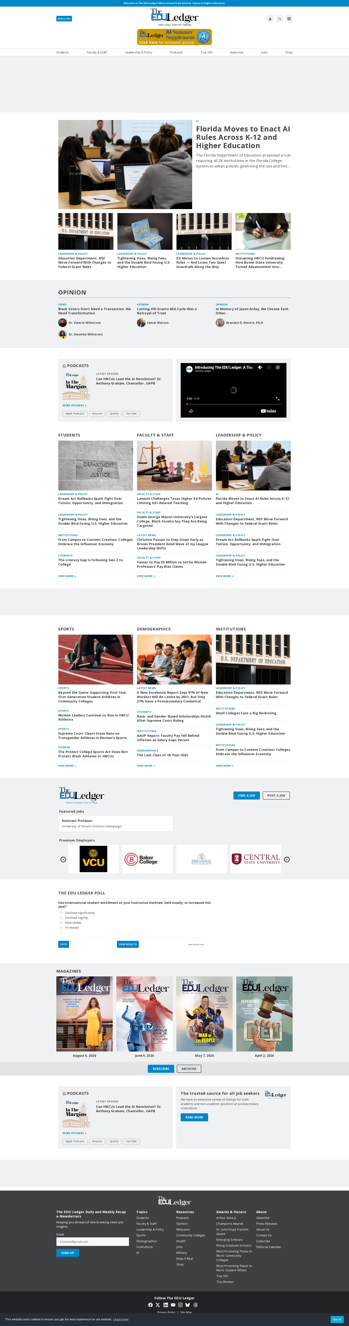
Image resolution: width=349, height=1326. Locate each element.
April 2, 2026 (264, 1056)
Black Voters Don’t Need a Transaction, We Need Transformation (94, 311)
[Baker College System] (147, 859)
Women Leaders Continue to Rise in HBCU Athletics (93, 717)
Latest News (146, 535)
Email (60, 1234)
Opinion (72, 292)
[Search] (279, 18)
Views (62, 304)
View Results (128, 944)
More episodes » (75, 405)
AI (197, 121)
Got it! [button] (337, 1319)
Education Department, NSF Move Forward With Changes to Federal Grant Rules (84, 262)
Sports (66, 629)
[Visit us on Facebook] (150, 1305)
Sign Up (67, 1253)
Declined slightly (76, 917)
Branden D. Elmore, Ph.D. (245, 323)
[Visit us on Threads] (195, 1305)
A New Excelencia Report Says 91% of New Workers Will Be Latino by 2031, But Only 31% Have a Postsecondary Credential (172, 696)
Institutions (245, 253)
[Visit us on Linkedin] (166, 1305)
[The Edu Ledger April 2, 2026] (264, 1013)
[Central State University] (256, 859)
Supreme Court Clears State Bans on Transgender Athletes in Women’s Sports (92, 735)
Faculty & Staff (155, 435)
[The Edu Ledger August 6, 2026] (84, 1013)
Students (69, 435)
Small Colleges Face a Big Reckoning (246, 713)
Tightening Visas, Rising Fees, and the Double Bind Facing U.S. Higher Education (144, 262)
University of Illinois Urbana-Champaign (92, 826)
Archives (189, 1069)
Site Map (186, 1312)
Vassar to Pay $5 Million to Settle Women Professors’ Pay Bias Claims (171, 564)
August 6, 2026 (84, 1056)
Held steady (73, 922)
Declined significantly (80, 912)
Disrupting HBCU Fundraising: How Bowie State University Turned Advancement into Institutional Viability (260, 262)
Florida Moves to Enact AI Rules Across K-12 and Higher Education (243, 137)
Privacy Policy (166, 1312)
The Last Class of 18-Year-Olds (162, 755)
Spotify (114, 413)
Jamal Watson (158, 323)
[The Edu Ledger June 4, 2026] (144, 1013)
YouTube (131, 413)
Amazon (97, 413)
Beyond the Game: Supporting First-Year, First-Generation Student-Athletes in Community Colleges (92, 696)
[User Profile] (270, 18)
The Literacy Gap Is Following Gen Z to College (90, 562)
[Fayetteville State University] (201, 859)
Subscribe (64, 18)
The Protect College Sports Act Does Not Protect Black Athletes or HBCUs (93, 754)
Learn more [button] (121, 1319)
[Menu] (289, 18)
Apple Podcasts (75, 413)
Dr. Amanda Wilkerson (86, 334)
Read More (194, 1117)
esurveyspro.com (196, 944)
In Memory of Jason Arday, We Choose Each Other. (252, 311)
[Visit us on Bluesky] (187, 1305)
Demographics (154, 629)
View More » (67, 576)
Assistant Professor (77, 821)
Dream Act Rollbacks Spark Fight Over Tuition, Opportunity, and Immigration (90, 500)
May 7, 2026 (204, 1056)
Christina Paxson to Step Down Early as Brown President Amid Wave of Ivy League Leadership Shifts (172, 544)
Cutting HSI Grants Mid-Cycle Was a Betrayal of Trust (167, 311)
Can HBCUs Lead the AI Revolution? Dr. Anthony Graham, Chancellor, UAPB (129, 381)
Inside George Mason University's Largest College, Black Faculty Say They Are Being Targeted (172, 521)
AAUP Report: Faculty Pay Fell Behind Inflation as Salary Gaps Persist (168, 738)
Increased (72, 927)
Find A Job (246, 796)
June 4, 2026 (144, 1056)
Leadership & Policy (73, 253)
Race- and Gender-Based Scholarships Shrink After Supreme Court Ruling (174, 718)
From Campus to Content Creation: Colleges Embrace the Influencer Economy (95, 542)
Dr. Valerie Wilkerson (85, 323)
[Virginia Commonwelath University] (93, 859)
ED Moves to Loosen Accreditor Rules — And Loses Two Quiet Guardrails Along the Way (202, 262)
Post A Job (276, 796)
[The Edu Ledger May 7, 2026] (204, 1013)
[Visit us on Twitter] (158, 1305)
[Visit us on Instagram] (180, 1305)
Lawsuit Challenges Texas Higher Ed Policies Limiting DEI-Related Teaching (174, 500)
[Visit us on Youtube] (173, 1305)
